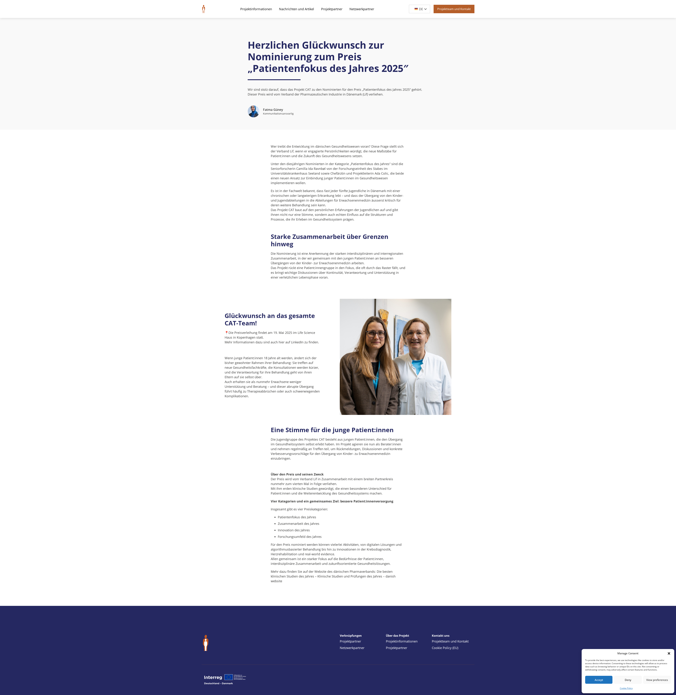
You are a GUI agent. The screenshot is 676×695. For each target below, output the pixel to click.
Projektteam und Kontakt (454, 9)
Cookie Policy (626, 688)
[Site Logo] (203, 9)
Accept (599, 680)
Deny (628, 680)
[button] (669, 653)
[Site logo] (246, 643)
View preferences (657, 680)
